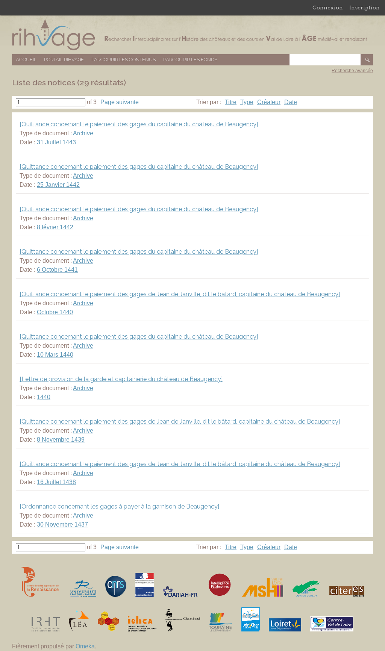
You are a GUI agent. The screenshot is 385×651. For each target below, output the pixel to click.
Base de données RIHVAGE (192, 34)
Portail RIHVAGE (64, 59)
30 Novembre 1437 (62, 524)
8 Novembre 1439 (61, 439)
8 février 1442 (55, 227)
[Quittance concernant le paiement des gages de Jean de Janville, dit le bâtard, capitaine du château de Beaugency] (180, 294)
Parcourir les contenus (123, 59)
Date (290, 102)
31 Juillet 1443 (56, 142)
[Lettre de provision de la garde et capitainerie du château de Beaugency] (121, 379)
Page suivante (119, 102)
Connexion (327, 8)
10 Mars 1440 (55, 354)
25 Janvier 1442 (58, 185)
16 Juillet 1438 (56, 482)
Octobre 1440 (55, 312)
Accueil (26, 59)
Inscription (364, 8)
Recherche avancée (352, 70)
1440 (43, 397)
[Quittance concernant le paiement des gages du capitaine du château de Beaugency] (139, 124)
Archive (83, 133)
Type (246, 102)
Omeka (85, 646)
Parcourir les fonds (190, 59)
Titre (230, 102)
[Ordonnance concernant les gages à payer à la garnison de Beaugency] (119, 506)
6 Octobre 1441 (57, 269)
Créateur (268, 102)
